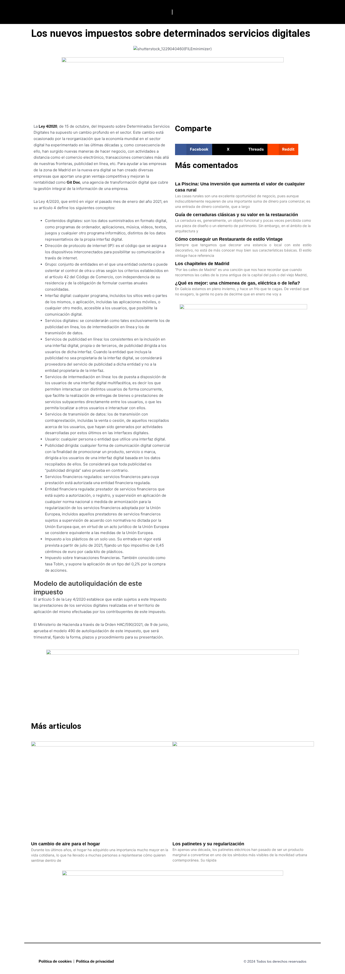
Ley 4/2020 (48, 126)
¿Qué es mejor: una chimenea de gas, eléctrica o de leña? (237, 283)
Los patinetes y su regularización (208, 843)
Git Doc (73, 182)
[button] (23, 12)
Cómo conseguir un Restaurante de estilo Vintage (229, 239)
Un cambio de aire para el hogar (65, 843)
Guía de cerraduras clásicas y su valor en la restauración (236, 214)
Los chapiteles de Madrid (202, 263)
